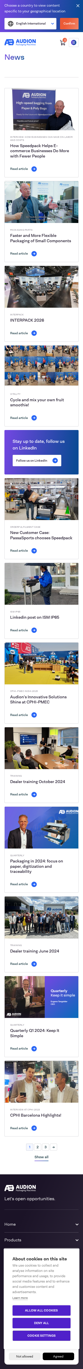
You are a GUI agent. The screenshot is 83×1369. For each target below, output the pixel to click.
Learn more (20, 1298)
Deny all (41, 1323)
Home (10, 1224)
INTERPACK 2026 (27, 320)
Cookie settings (41, 1336)
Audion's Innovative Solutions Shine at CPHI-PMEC (38, 699)
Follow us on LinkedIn (31, 461)
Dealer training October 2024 (37, 781)
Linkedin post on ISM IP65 (34, 617)
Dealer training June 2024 (34, 951)
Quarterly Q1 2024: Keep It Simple (34, 1033)
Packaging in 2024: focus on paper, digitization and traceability (36, 866)
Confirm (69, 23)
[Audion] (20, 42)
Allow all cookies (41, 1310)
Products (12, 1240)
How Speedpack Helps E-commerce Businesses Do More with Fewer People (39, 151)
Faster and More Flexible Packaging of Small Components (40, 238)
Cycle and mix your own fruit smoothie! (37, 402)
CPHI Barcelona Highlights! (35, 1115)
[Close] (77, 5)
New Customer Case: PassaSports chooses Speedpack (41, 535)
